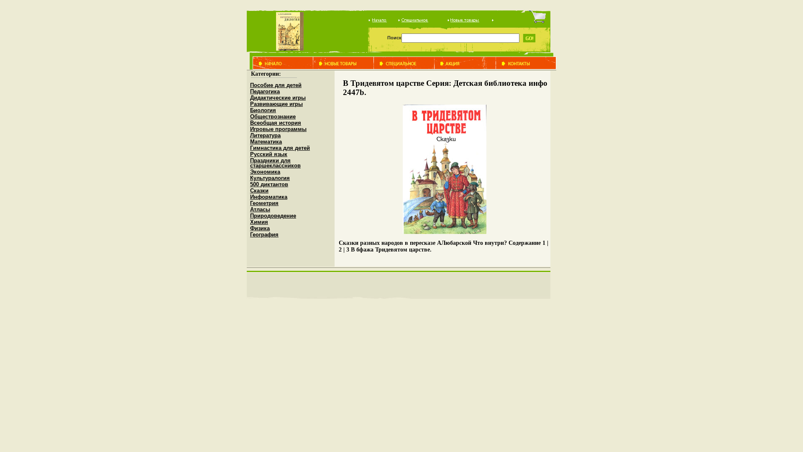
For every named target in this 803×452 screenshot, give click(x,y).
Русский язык (268, 154)
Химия (259, 222)
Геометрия (264, 203)
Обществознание (273, 116)
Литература (265, 135)
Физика (260, 228)
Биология (263, 110)
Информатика (268, 197)
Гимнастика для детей (280, 148)
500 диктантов (269, 184)
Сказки (259, 190)
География (264, 234)
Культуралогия (270, 178)
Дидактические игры (278, 98)
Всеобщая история (275, 123)
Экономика (265, 172)
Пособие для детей (276, 85)
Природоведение (273, 216)
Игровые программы (278, 129)
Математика (266, 142)
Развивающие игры (276, 104)
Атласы (260, 209)
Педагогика (265, 91)
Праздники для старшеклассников (275, 163)
